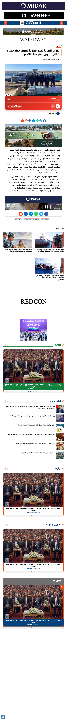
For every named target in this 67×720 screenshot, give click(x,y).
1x (15, 106)
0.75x (19, 106)
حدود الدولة (18, 219)
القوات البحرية (45, 219)
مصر (58, 46)
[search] (5, 23)
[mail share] (26, 120)
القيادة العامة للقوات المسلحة (31, 219)
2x (8, 106)
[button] (36, 391)
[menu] (61, 23)
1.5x (12, 106)
